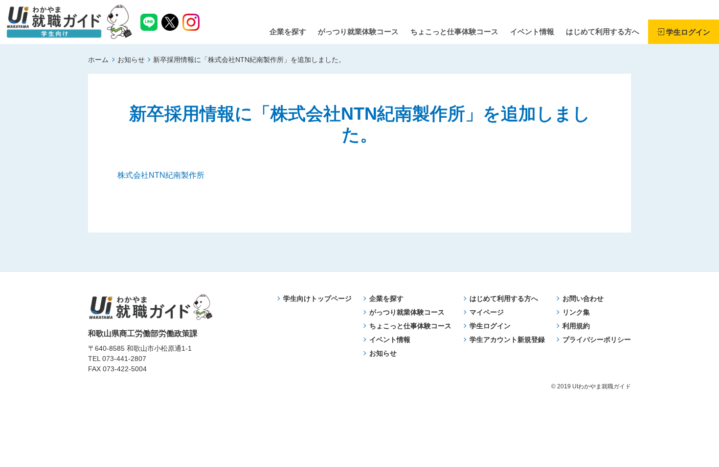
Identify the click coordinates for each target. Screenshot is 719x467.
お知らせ (131, 60)
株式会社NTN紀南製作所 (160, 175)
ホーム (98, 60)
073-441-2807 (124, 358)
